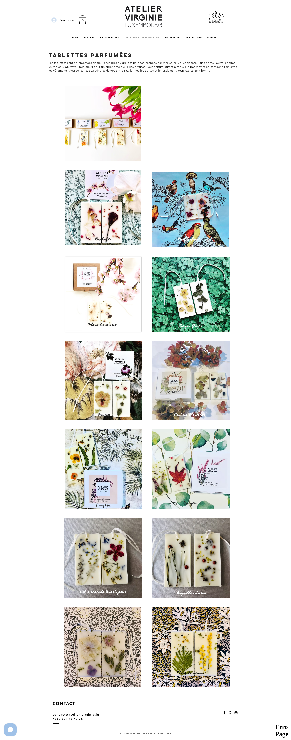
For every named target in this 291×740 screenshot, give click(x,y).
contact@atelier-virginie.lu (76, 714)
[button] (82, 19)
